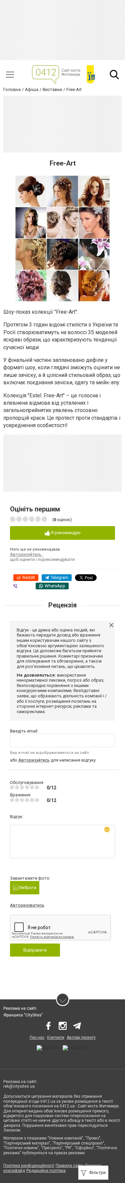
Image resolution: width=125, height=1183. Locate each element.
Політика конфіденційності (28, 1165)
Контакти (55, 1037)
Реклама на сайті (19, 1008)
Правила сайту (70, 1165)
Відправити (35, 950)
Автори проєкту (81, 1037)
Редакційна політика (46, 1170)
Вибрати (27, 887)
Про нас (37, 1037)
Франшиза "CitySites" (23, 1015)
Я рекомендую (65, 532)
